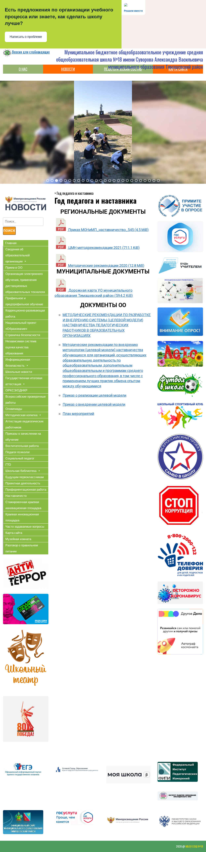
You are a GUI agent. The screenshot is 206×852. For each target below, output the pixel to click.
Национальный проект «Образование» (20, 325)
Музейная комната (18, 539)
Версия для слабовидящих (30, 52)
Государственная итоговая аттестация (23, 381)
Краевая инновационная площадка (22, 517)
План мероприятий (78, 414)
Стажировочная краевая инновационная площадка (23, 505)
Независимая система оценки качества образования (20, 347)
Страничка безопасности (22, 335)
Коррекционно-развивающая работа (25, 313)
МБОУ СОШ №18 (194, 846)
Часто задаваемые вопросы (24, 526)
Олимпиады (13, 409)
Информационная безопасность (17, 362)
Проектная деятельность (22, 483)
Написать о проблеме (26, 36)
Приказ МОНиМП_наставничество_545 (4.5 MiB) (108, 230)
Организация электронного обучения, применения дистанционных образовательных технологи (25, 283)
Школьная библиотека (20, 470)
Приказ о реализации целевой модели (94, 395)
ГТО (8, 464)
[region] (103, 132)
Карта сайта (13, 532)
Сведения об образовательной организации (17, 255)
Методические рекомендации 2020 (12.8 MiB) (105, 265)
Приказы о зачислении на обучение (23, 436)
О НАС (23, 69)
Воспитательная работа (22, 446)
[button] (47, 180)
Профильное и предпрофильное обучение (24, 301)
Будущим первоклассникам (24, 477)
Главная (10, 243)
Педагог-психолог (17, 452)
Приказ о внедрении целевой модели (94, 404)
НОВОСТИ (68, 69)
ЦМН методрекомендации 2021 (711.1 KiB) (103, 247)
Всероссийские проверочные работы (25, 399)
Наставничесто (16, 495)
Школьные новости (18, 371)
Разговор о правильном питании (21, 548)
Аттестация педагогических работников (24, 424)
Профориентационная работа (25, 489)
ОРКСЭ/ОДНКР (16, 390)
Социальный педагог (19, 458)
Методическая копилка (21, 415)
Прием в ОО (14, 267)
